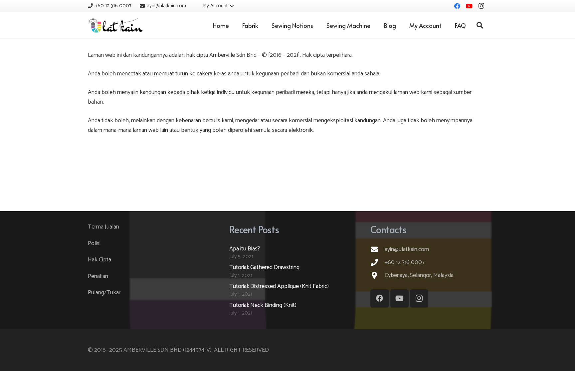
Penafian (98, 276)
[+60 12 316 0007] (377, 262)
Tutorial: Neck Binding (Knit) (262, 305)
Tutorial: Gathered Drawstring (264, 267)
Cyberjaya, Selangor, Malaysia (419, 275)
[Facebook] (457, 6)
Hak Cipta (99, 260)
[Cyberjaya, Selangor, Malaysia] (377, 275)
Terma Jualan (103, 227)
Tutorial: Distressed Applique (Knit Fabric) (279, 286)
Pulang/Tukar (104, 293)
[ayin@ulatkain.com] (377, 249)
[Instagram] (481, 6)
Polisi (94, 243)
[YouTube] (469, 6)
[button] (214, 6)
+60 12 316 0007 (405, 262)
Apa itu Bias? (244, 249)
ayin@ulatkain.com (407, 249)
